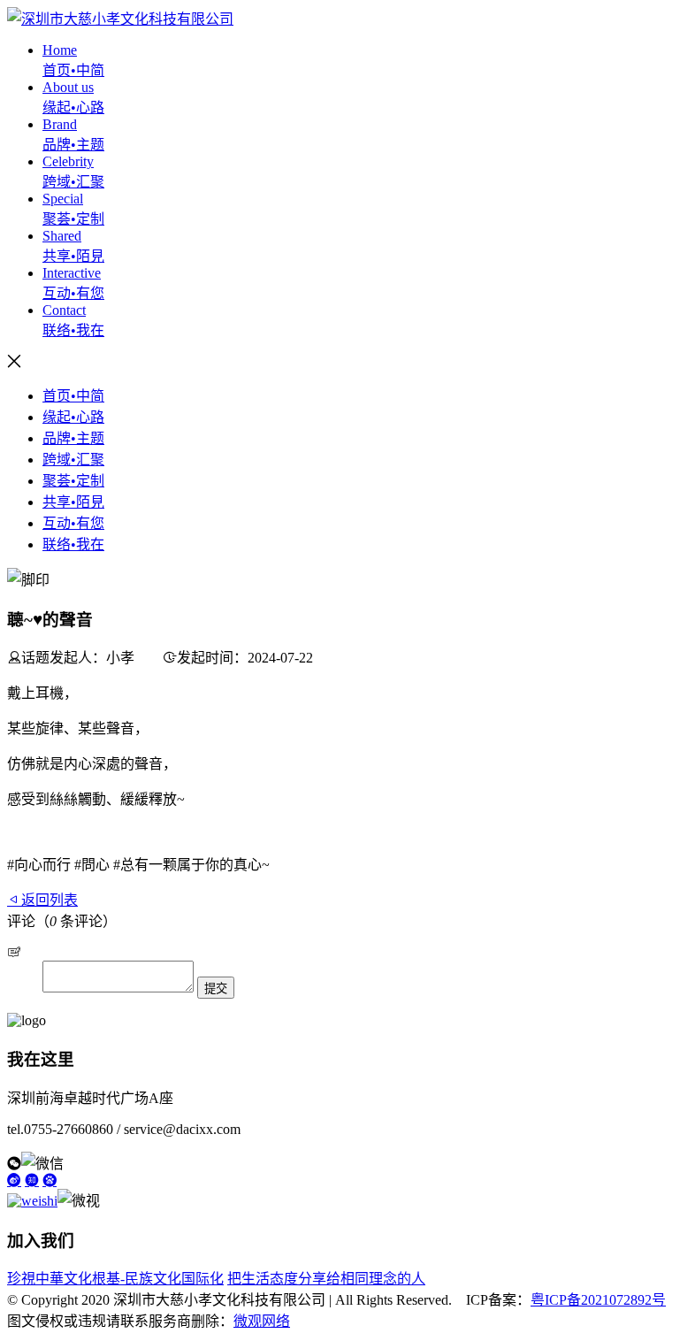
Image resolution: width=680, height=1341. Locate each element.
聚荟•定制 (73, 480)
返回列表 (49, 900)
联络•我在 (73, 544)
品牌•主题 (73, 438)
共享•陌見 (73, 502)
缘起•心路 (73, 417)
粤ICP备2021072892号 (598, 1299)
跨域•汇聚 (73, 459)
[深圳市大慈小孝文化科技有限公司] (120, 19)
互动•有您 (73, 523)
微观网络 (261, 1321)
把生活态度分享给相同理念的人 (326, 1278)
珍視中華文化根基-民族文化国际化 (115, 1278)
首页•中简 (73, 395)
